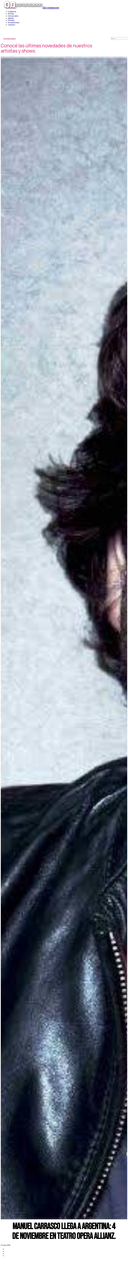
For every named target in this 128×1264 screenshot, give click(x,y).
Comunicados (13, 16)
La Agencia (12, 11)
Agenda (11, 18)
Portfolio (11, 20)
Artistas (11, 14)
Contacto (11, 25)
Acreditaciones (13, 22)
